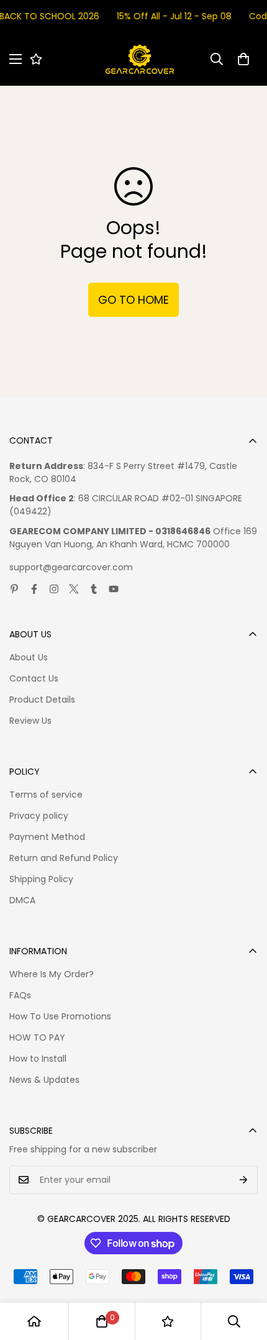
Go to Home (133, 300)
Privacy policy (38, 815)
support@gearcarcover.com (71, 567)
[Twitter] (74, 589)
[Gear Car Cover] (140, 59)
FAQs (20, 995)
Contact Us (33, 678)
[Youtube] (114, 589)
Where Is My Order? (51, 974)
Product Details (42, 699)
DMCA (22, 900)
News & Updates (44, 1079)
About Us (28, 657)
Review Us (30, 720)
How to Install (37, 1058)
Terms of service (46, 794)
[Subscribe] (244, 1179)
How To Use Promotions (60, 1016)
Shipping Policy (41, 879)
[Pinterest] (14, 589)
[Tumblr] (94, 589)
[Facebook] (34, 589)
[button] (243, 59)
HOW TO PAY (37, 1037)
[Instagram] (54, 589)
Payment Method (47, 837)
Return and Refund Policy (63, 858)
